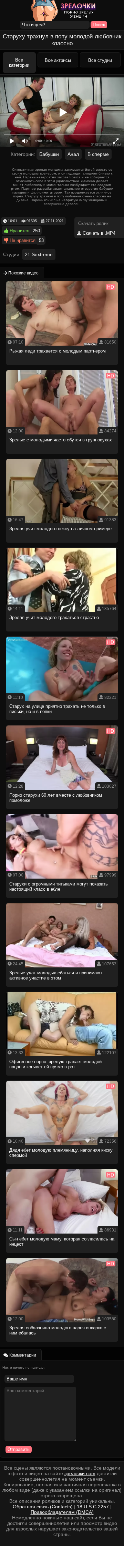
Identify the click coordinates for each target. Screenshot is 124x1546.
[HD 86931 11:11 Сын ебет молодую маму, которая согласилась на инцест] (62, 1255)
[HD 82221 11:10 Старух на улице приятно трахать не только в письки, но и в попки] (62, 722)
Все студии (100, 60)
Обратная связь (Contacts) (43, 1506)
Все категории (19, 62)
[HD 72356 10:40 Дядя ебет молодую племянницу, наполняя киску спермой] (62, 1166)
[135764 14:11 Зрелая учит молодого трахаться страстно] (62, 633)
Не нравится (21, 240)
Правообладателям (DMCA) (62, 1512)
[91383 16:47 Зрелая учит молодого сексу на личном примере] (62, 544)
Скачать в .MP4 (98, 233)
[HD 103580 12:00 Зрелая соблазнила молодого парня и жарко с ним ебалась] (62, 1344)
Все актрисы (58, 60)
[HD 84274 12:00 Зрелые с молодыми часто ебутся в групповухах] (62, 456)
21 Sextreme (39, 254)
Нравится (18, 230)
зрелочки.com (79, 1473)
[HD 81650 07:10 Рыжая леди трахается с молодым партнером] (62, 367)
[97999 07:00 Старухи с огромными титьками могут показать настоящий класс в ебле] (62, 900)
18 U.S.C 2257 (93, 1506)
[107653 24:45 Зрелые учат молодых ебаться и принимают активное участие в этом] (62, 989)
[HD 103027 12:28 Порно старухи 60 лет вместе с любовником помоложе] (62, 811)
